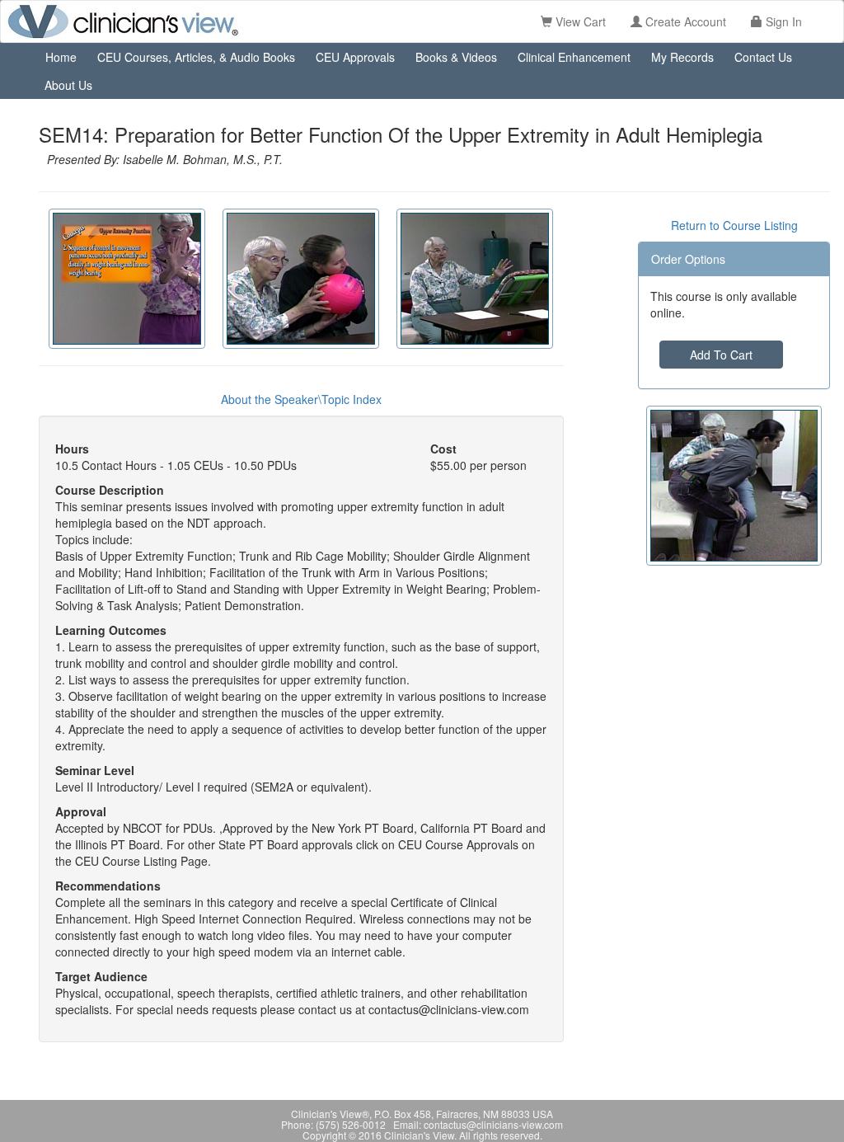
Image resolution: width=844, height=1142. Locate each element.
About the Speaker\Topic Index (301, 399)
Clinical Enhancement (574, 57)
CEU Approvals (355, 57)
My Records (682, 57)
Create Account (684, 21)
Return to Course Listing (734, 225)
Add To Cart (721, 354)
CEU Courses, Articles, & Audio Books (196, 57)
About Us (68, 85)
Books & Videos (456, 57)
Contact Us (763, 57)
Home (61, 57)
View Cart (579, 21)
